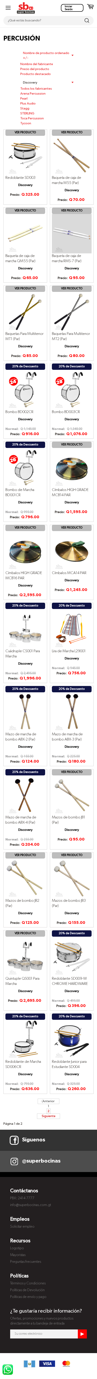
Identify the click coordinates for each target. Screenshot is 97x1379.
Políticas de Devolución (27, 1290)
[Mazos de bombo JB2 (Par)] (25, 878)
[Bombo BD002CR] (25, 389)
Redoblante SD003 (20, 178)
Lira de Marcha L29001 (69, 651)
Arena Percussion (33, 93)
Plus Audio (28, 103)
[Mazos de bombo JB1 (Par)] (71, 795)
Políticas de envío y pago (28, 1297)
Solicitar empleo (22, 1227)
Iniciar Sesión (69, 8)
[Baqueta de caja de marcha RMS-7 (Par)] (71, 233)
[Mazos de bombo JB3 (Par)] (71, 878)
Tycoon (25, 123)
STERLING (27, 113)
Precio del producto (34, 69)
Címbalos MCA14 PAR (69, 573)
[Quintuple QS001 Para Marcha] (25, 956)
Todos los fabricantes (36, 88)
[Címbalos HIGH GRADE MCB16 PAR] (25, 550)
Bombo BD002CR (19, 412)
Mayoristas (17, 1255)
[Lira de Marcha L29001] (71, 628)
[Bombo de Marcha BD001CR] (25, 467)
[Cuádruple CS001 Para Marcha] (25, 628)
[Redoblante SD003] (25, 155)
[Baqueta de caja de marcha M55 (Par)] (71, 155)
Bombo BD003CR (66, 412)
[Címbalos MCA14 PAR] (71, 550)
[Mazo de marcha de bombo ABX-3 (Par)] (71, 711)
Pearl (24, 98)
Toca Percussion (32, 118)
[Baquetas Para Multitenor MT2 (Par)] (71, 311)
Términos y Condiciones (28, 1283)
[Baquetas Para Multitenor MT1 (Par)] (25, 311)
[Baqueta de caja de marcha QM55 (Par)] (25, 233)
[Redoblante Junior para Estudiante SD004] (71, 1039)
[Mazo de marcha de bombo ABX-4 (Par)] (25, 795)
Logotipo (17, 1248)
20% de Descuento (25, 366)
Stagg (24, 108)
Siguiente (48, 1116)
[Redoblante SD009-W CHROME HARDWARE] (71, 956)
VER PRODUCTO (25, 132)
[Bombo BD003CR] (71, 389)
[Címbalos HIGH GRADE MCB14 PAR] (71, 467)
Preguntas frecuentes (25, 1262)
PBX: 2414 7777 (22, 1198)
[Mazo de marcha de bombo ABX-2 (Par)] (25, 711)
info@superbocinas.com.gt (30, 1205)
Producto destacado (35, 74)
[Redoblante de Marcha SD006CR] (25, 1039)
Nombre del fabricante (36, 64)
